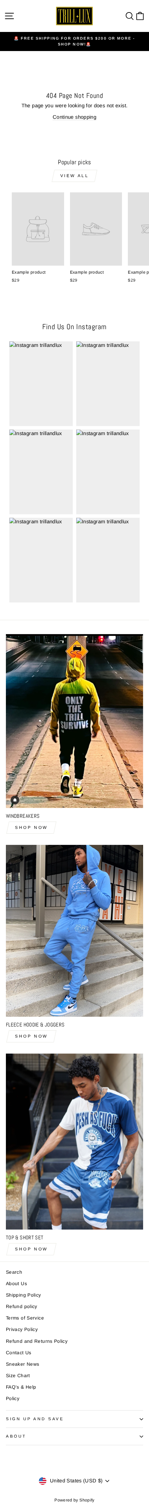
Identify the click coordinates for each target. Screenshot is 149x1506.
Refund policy (21, 1306)
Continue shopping (74, 117)
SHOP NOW (31, 827)
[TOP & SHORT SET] (74, 1142)
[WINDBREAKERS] (74, 721)
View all (74, 175)
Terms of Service (25, 1318)
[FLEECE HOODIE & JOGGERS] (74, 931)
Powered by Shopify (74, 1500)
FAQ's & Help (21, 1387)
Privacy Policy (22, 1329)
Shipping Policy (23, 1295)
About (16, 1436)
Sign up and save (35, 1418)
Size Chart (18, 1375)
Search (14, 1272)
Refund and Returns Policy (37, 1341)
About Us (16, 1283)
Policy (12, 1398)
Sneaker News (22, 1364)
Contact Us (19, 1352)
